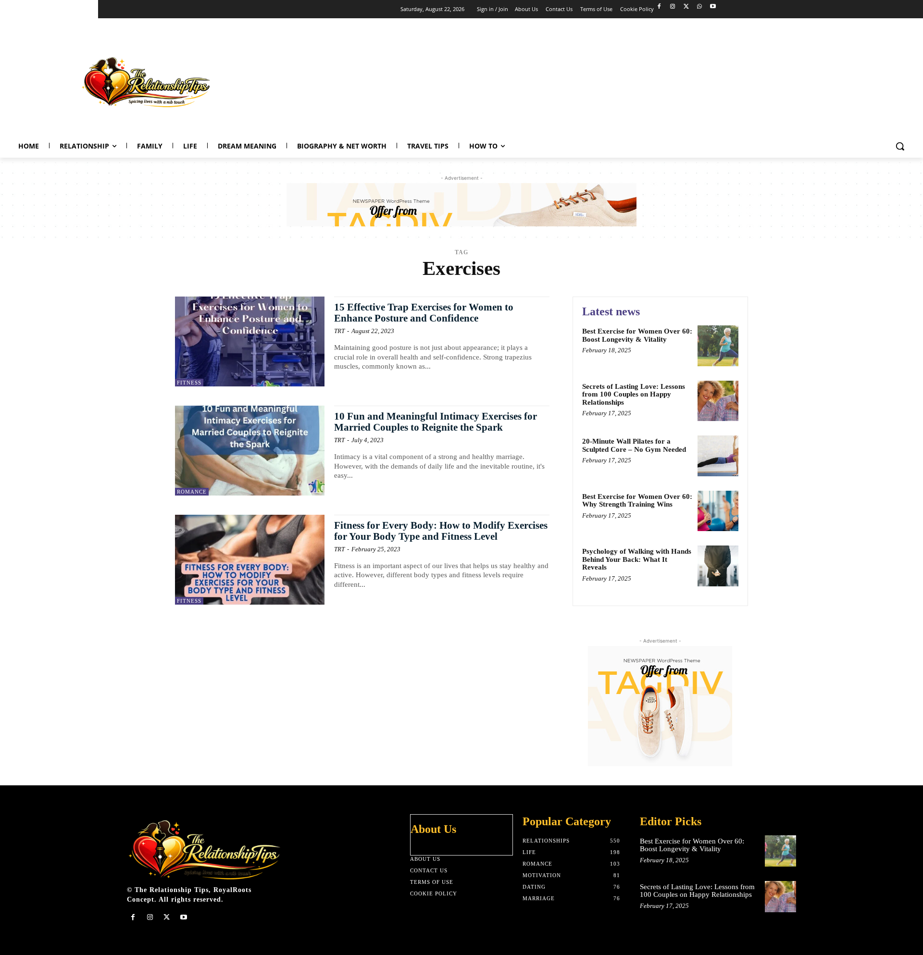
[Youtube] (712, 6)
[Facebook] (659, 6)
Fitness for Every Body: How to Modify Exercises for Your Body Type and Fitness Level (441, 531)
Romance (192, 492)
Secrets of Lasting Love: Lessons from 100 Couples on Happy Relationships (633, 394)
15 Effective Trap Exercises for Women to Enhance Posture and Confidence (423, 312)
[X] (686, 6)
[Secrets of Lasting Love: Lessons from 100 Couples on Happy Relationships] (718, 401)
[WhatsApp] (699, 6)
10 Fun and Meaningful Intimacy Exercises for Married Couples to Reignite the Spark (435, 421)
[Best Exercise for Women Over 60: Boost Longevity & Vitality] (718, 345)
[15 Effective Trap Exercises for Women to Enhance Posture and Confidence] (249, 341)
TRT (339, 331)
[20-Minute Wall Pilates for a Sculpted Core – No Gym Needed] (718, 455)
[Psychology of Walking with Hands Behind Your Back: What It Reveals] (718, 566)
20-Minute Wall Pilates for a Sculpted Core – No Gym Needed (634, 445)
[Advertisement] (738, 80)
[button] (899, 146)
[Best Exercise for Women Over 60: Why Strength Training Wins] (718, 511)
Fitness (189, 382)
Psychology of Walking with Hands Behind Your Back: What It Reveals (636, 559)
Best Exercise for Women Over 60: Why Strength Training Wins (637, 501)
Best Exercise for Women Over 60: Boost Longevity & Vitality (637, 335)
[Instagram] (672, 6)
